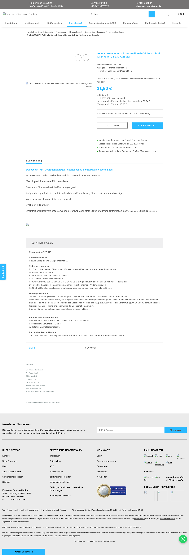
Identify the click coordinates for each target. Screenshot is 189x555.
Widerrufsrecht (56, 471)
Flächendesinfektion (117, 68)
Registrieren (102, 466)
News (5, 466)
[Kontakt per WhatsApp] (183, 539)
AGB (52, 466)
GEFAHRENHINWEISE (42, 243)
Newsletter (102, 477)
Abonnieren (175, 430)
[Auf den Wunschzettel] (86, 57)
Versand (121, 98)
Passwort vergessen (106, 461)
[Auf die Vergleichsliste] (78, 57)
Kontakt (5, 456)
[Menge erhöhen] (124, 125)
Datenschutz (55, 461)
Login (99, 456)
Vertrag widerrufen (23, 552)
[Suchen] (152, 14)
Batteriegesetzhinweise (60, 495)
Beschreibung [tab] (34, 160)
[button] (163, 14)
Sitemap (6, 482)
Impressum (55, 456)
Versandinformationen (60, 482)
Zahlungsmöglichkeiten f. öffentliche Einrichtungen (66, 489)
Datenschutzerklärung (50, 430)
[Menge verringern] (100, 125)
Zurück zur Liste (35, 32)
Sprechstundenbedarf (12, 477)
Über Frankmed (9, 461)
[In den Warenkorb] (28, 50)
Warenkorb (102, 471)
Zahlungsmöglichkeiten (60, 477)
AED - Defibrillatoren (11, 471)
